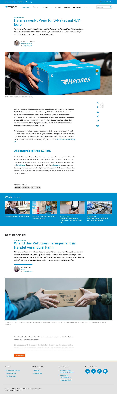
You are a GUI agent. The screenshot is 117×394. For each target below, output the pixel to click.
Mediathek (77, 7)
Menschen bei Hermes (13, 370)
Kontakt (87, 7)
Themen (45, 7)
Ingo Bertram (28, 45)
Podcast (67, 7)
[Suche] (110, 7)
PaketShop (20, 165)
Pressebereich (56, 7)
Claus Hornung (28, 271)
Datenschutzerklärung (16, 388)
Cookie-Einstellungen (35, 388)
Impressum (26, 388)
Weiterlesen (20, 355)
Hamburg (33, 41)
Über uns (36, 7)
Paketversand (36, 187)
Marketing (26, 187)
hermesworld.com (105, 2)
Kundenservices (11, 376)
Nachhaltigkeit (11, 373)
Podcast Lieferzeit (65, 380)
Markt (23, 269)
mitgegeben (56, 165)
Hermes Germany (26, 43)
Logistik (17, 187)
